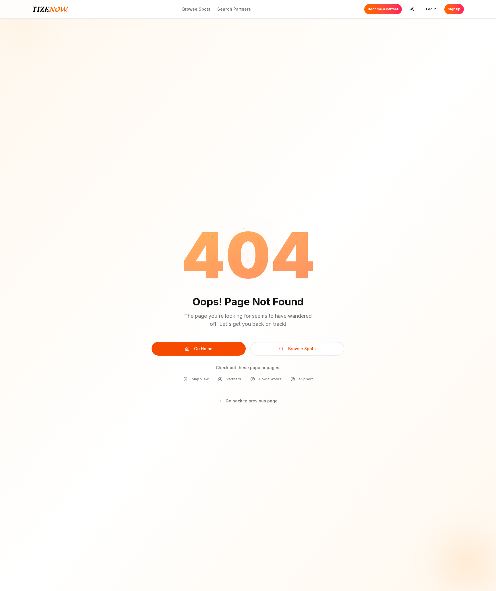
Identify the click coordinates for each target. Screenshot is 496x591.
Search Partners (234, 9)
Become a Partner (383, 9)
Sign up (454, 9)
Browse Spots (196, 9)
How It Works (270, 379)
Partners (233, 379)
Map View (200, 379)
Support (306, 379)
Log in (431, 9)
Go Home (203, 348)
